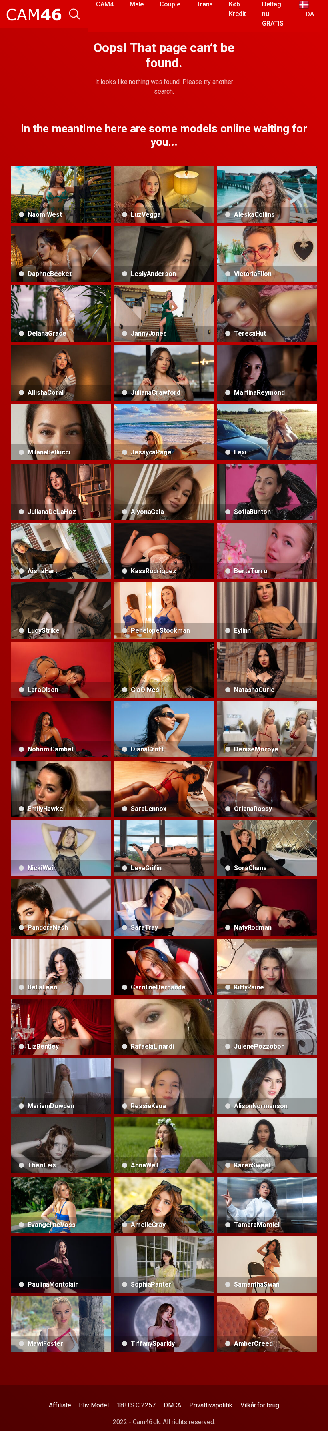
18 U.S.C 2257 (136, 1405)
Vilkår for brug (259, 1405)
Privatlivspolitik (210, 1405)
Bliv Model (93, 1405)
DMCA (173, 1405)
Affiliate (60, 1405)
